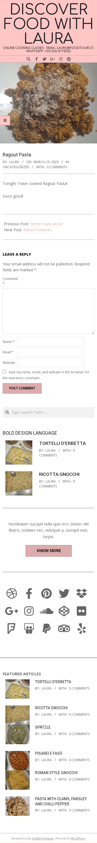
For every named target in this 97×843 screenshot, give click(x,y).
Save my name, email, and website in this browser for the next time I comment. (46, 375)
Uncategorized (16, 167)
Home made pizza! (46, 223)
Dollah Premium (43, 838)
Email (8, 352)
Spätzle (43, 727)
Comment (9, 281)
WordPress (78, 838)
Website (9, 362)
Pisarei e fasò (48, 753)
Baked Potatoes (37, 229)
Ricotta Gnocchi (59, 474)
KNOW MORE (49, 550)
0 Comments (57, 167)
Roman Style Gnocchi (56, 773)
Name (9, 341)
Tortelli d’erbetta (62, 443)
